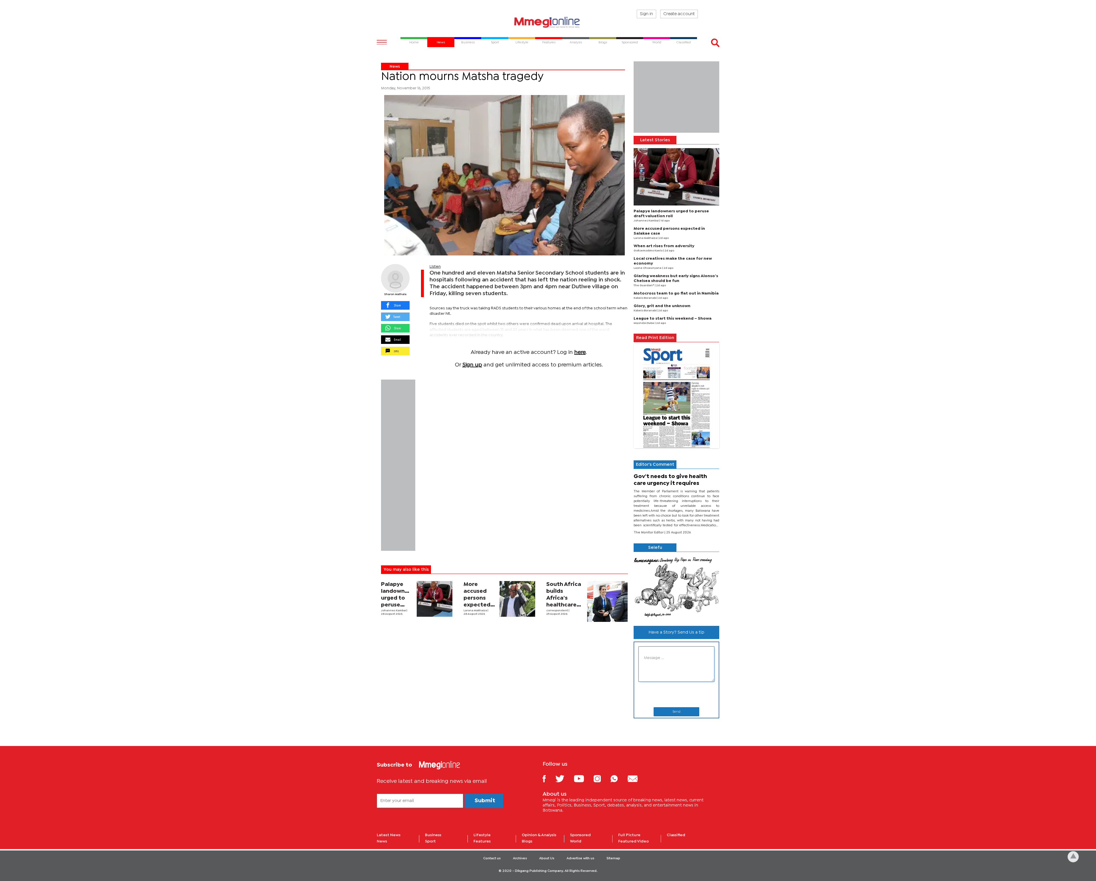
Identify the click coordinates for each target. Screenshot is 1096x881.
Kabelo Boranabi (645, 298)
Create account (679, 14)
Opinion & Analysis (539, 835)
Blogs (527, 841)
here (580, 352)
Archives (520, 858)
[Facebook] (549, 778)
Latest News (388, 835)
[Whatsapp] (618, 778)
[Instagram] (601, 778)
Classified (676, 835)
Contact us (492, 858)
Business (433, 835)
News (395, 66)
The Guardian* (644, 285)
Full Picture (629, 835)
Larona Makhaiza (475, 610)
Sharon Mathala (395, 294)
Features (482, 841)
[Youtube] (583, 778)
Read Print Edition (655, 338)
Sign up (472, 364)
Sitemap (613, 858)
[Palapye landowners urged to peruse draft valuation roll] (434, 599)
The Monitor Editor (649, 532)
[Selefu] (676, 586)
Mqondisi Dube (644, 323)
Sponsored (580, 835)
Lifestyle (482, 835)
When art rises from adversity (664, 246)
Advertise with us (580, 858)
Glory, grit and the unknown (662, 306)
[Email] (636, 778)
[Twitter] (564, 778)
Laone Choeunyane (648, 268)
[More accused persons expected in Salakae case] (517, 599)
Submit (485, 800)
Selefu (655, 547)
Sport (430, 841)
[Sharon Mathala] (395, 278)
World (575, 841)
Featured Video (633, 841)
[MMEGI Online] (548, 22)
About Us (546, 858)
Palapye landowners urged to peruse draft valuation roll (397, 605)
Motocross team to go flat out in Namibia (676, 293)
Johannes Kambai (393, 610)
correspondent (557, 610)
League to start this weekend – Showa (673, 318)
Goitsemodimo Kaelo (648, 250)
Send (676, 711)
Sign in (646, 14)
